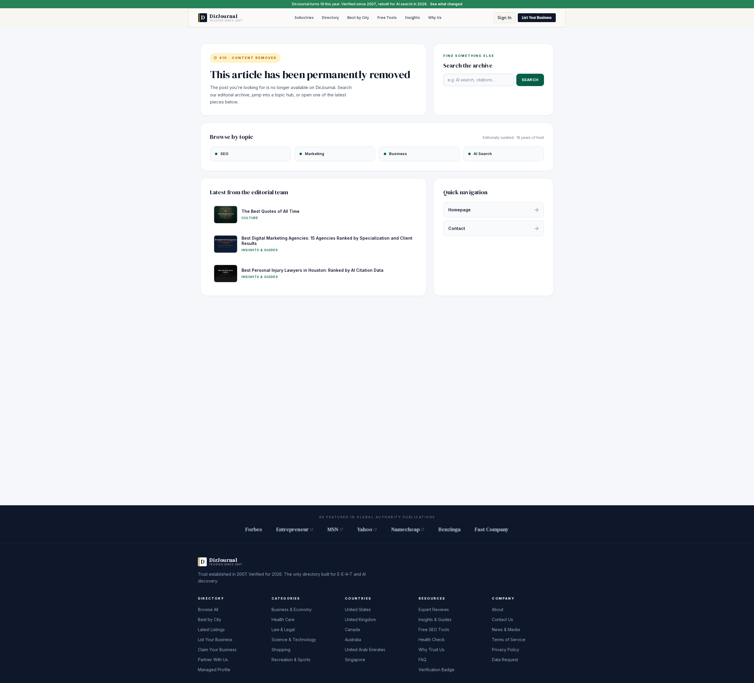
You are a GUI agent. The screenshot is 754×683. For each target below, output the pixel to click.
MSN (333, 529)
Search (530, 79)
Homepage (493, 210)
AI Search (483, 153)
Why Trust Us (431, 649)
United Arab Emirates (365, 649)
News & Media (506, 629)
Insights (412, 17)
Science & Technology (294, 639)
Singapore (355, 659)
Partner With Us (213, 659)
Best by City (358, 17)
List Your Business (537, 17)
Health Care (283, 619)
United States (358, 609)
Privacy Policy (505, 649)
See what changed (446, 4)
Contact (493, 228)
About (497, 609)
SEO (224, 153)
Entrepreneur (292, 529)
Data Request (505, 659)
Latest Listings (211, 629)
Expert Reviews (434, 609)
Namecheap (405, 529)
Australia (353, 639)
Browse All (208, 609)
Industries (304, 17)
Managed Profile (214, 669)
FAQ (422, 659)
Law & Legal (283, 629)
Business (398, 153)
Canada (352, 629)
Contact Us (502, 619)
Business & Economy (292, 609)
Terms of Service (508, 639)
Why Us (435, 17)
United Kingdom (360, 619)
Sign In (504, 17)
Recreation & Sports (291, 659)
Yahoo (364, 529)
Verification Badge (436, 669)
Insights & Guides (435, 619)
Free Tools (387, 17)
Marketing (314, 153)
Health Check (432, 639)
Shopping (281, 649)
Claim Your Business (217, 649)
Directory (330, 17)
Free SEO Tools (434, 629)
